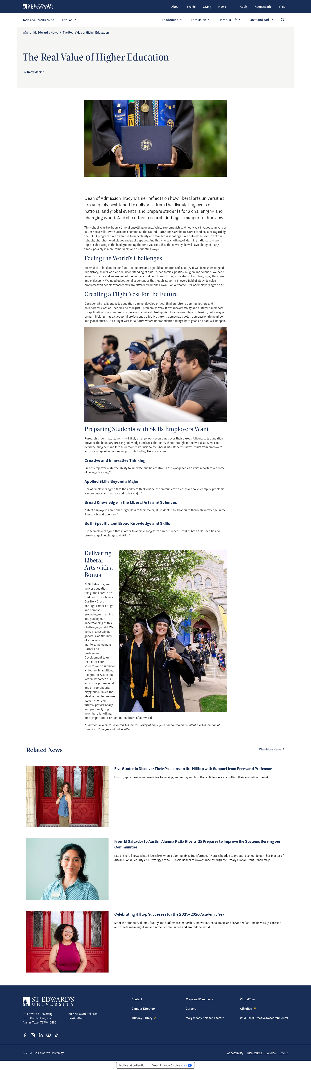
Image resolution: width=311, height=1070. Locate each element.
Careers (191, 1008)
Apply (243, 6)
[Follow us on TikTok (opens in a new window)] (56, 1035)
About (175, 6)
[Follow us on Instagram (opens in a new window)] (33, 1035)
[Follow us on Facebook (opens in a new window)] (25, 1035)
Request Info (263, 6)
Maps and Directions (199, 999)
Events (191, 6)
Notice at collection (132, 1065)
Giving (207, 6)
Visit (282, 6)
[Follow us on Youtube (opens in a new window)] (48, 1035)
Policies (270, 1053)
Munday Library (142, 1018)
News (222, 6)
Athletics (246, 1008)
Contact (137, 999)
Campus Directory (144, 1008)
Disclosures (254, 1053)
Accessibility (235, 1053)
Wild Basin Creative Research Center (264, 1018)
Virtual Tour (247, 999)
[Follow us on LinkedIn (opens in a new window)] (41, 1035)
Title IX (283, 1053)
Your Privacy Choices (167, 1065)
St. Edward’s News (45, 32)
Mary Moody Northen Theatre (205, 1018)
